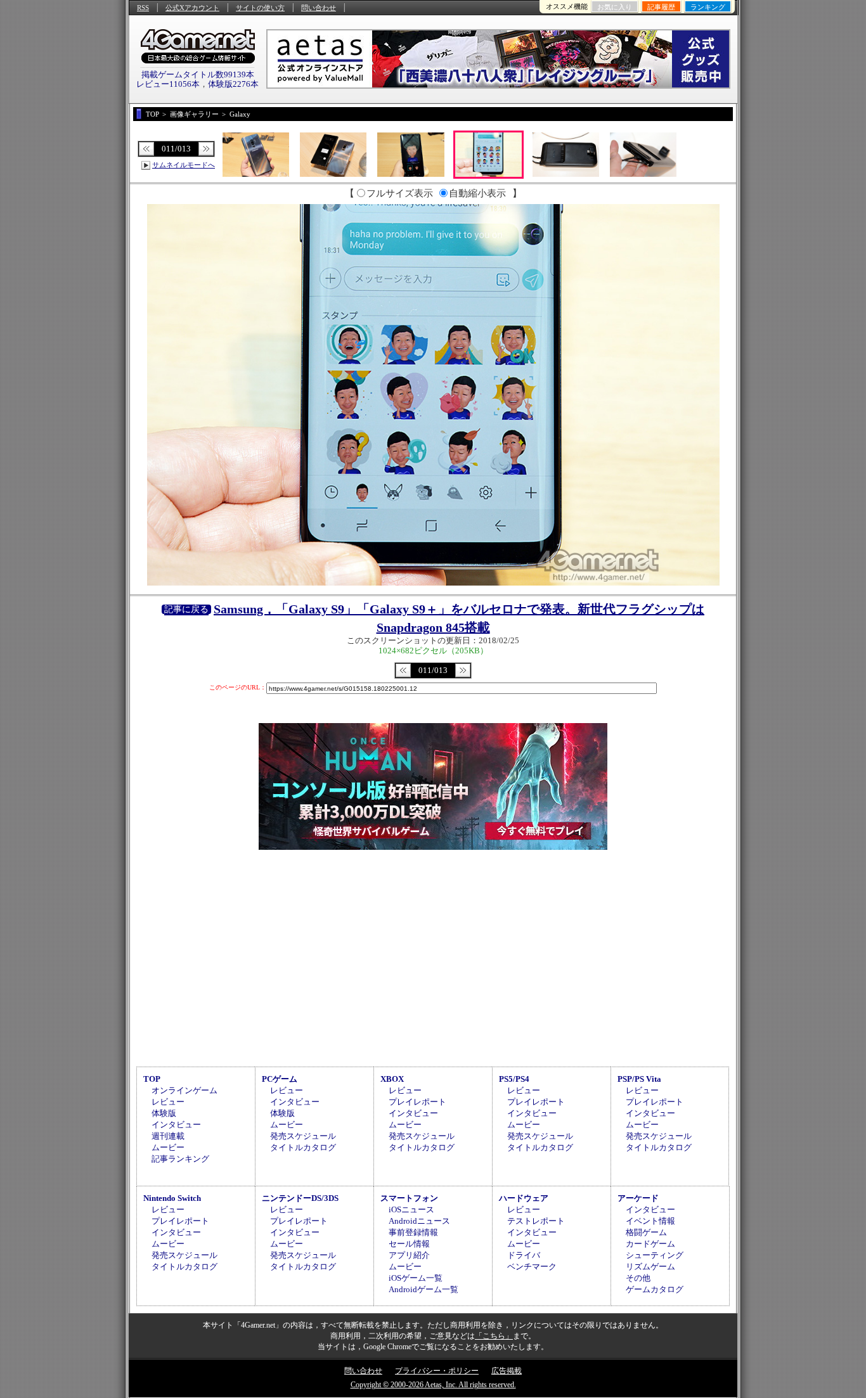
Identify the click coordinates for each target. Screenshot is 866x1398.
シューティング (654, 1255)
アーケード (638, 1198)
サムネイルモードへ (183, 165)
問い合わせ (318, 7)
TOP (151, 1079)
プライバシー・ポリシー (437, 1370)
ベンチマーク (532, 1266)
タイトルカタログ (303, 1147)
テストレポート (536, 1221)
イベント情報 (650, 1221)
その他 (638, 1278)
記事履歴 (661, 7)
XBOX (392, 1079)
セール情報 (409, 1243)
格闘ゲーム (646, 1232)
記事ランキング (180, 1159)
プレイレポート (417, 1101)
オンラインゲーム (184, 1090)
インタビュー (176, 1124)
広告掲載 (506, 1370)
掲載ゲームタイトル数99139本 (197, 74)
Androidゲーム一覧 (423, 1289)
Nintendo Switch (172, 1198)
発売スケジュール (303, 1136)
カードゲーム (650, 1243)
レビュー (168, 1101)
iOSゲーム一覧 (416, 1278)
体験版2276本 (233, 84)
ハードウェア (523, 1198)
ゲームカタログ (654, 1289)
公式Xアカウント (192, 7)
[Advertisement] (433, 956)
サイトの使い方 (260, 7)
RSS (143, 7)
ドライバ (523, 1255)
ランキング (707, 7)
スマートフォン (409, 1198)
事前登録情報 (413, 1232)
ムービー (168, 1147)
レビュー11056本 (168, 84)
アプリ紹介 (409, 1255)
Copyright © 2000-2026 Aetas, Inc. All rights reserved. (433, 1384)
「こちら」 (494, 1335)
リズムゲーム (650, 1266)
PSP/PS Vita (639, 1079)
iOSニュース (411, 1209)
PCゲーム (279, 1079)
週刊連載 (168, 1136)
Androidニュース (419, 1221)
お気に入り (614, 7)
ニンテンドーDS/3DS (300, 1198)
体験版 (164, 1113)
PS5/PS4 (514, 1079)
